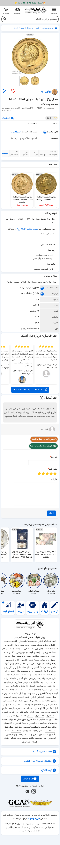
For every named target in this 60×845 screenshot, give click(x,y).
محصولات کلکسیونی (41, 667)
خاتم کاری (39, 716)
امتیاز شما (53, 469)
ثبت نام (54, 611)
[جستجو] (4, 19)
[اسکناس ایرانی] (34, 580)
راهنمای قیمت (8, 611)
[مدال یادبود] (16, 580)
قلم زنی (19, 712)
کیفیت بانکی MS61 (30, 229)
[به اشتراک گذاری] (5, 91)
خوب (43, 473)
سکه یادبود (50, 730)
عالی (39, 473)
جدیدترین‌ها (32, 611)
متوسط (47, 473)
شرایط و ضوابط (33, 818)
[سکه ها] (41, 803)
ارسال (51, 513)
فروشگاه (44, 611)
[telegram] (26, 791)
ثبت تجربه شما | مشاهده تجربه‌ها (29, 390)
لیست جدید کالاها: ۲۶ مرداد (30, 3)
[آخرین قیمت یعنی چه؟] (44, 131)
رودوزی (30, 716)
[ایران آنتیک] (56, 28)
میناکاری (50, 716)
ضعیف (55, 473)
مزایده (21, 611)
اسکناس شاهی (39, 734)
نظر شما (54, 479)
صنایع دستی (16, 682)
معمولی (51, 473)
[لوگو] (36, 10)
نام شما (54, 457)
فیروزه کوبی (8, 712)
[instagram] (33, 791)
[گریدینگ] (19, 803)
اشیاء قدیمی (38, 678)
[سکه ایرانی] (51, 580)
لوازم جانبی (11, 734)
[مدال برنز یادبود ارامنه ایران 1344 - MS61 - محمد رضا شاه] (30, 56)
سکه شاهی (16, 730)
